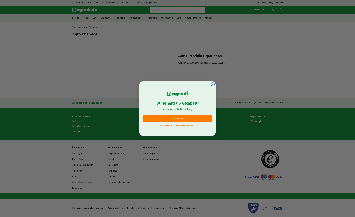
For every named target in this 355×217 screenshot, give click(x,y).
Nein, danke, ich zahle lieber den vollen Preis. (177, 125)
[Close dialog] (213, 84)
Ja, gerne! (177, 119)
